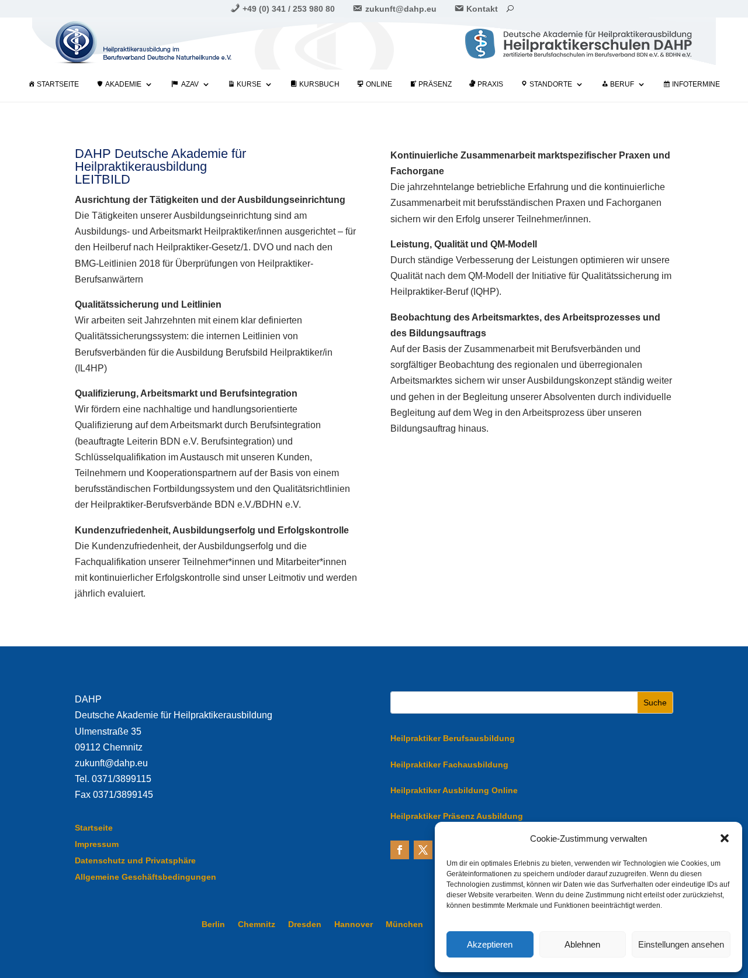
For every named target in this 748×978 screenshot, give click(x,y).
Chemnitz (256, 924)
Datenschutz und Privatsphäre (135, 860)
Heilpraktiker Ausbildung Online (454, 790)
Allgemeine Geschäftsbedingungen (145, 876)
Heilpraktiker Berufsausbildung (452, 738)
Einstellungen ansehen (681, 944)
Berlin (213, 924)
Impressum (97, 844)
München (404, 924)
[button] (724, 838)
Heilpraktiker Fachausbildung (449, 764)
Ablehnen (582, 944)
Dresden (304, 924)
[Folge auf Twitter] (423, 850)
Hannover (353, 924)
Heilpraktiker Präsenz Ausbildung (456, 816)
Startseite (94, 827)
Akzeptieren (489, 944)
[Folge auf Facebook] (399, 850)
